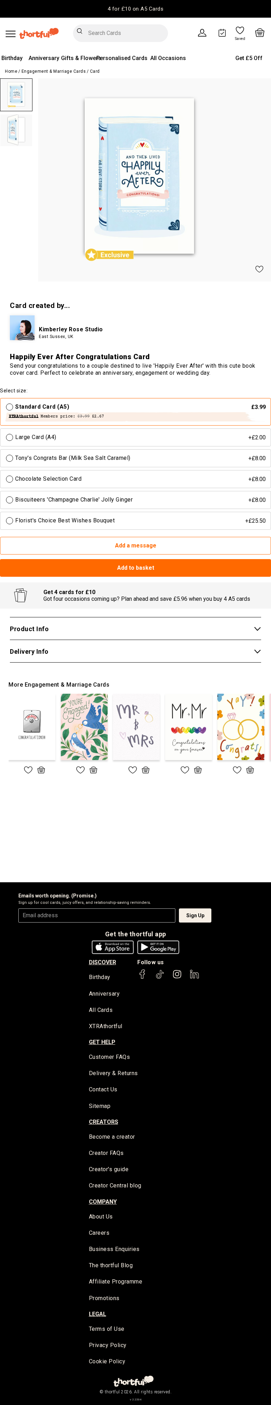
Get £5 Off (249, 58)
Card (95, 71)
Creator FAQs (106, 1153)
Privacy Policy (108, 1345)
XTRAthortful (105, 1026)
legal (97, 1314)
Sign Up (195, 915)
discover (102, 962)
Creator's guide (109, 1169)
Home (11, 71)
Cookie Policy (107, 1361)
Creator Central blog (115, 1185)
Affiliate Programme (116, 1281)
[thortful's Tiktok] (160, 977)
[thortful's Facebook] (142, 977)
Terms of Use (107, 1329)
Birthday (12, 58)
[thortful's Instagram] (177, 977)
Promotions (104, 1298)
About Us (101, 1216)
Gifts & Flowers (81, 58)
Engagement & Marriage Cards (54, 71)
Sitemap (100, 1106)
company (103, 1201)
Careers (99, 1232)
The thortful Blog (111, 1265)
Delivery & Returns (113, 1073)
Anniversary (44, 58)
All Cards (101, 1010)
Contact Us (103, 1089)
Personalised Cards (121, 58)
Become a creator (112, 1136)
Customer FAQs (109, 1057)
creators (103, 1122)
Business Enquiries (114, 1249)
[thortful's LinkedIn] (194, 977)
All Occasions (168, 58)
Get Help (102, 1042)
